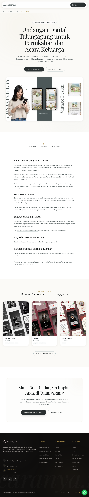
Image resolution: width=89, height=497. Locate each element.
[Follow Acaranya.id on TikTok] (10, 479)
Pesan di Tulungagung (34, 69)
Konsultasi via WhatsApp (33, 412)
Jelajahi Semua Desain (43, 353)
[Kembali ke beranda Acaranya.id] (10, 5)
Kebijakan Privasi (77, 458)
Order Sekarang (75, 5)
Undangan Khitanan (44, 455)
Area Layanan (13, 11)
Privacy (63, 492)
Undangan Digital (44, 447)
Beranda (4, 11)
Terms (69, 492)
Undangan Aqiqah (44, 462)
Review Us (75, 469)
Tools (74, 466)
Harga (27, 4)
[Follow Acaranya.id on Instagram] (5, 479)
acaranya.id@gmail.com (14, 472)
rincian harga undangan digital (26, 242)
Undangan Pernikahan (45, 451)
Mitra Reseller (59, 462)
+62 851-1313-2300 (13, 466)
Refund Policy (76, 462)
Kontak (66, 4)
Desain (34, 4)
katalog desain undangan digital (27, 230)
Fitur (19, 4)
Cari (59, 4)
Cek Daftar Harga (57, 412)
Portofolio (43, 4)
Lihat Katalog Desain (55, 69)
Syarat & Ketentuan (78, 455)
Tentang (57, 447)
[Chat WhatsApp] (84, 492)
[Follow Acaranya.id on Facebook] (15, 479)
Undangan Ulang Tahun (45, 458)
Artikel (52, 4)
